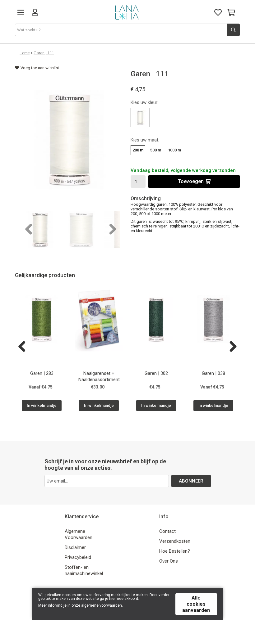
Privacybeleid (78, 557)
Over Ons (168, 561)
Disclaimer (75, 547)
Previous (29, 229)
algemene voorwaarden (101, 605)
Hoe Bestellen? (174, 551)
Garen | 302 (156, 373)
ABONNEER (191, 481)
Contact (167, 531)
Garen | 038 (213, 373)
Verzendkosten (174, 541)
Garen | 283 (41, 373)
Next (110, 229)
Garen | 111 (44, 53)
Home (25, 53)
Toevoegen (191, 181)
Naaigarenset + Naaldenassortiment (99, 376)
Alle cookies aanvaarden (196, 604)
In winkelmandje (42, 405)
